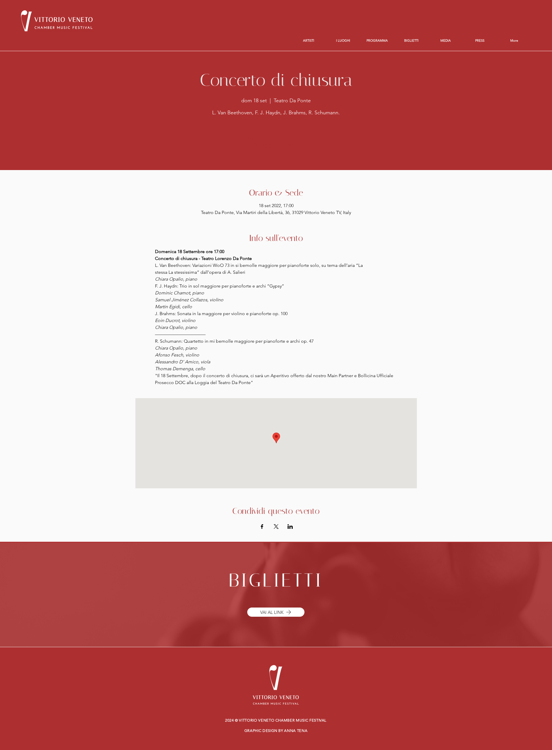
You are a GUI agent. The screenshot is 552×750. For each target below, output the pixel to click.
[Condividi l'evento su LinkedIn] (290, 526)
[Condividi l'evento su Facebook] (262, 526)
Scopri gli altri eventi (276, 145)
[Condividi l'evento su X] (276, 526)
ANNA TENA (295, 730)
